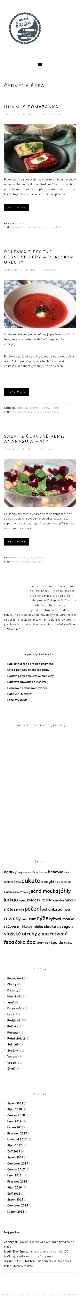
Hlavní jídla (14, 996)
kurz (41, 900)
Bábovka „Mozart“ (19, 694)
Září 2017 (14, 1151)
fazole (44, 881)
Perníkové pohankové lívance (27, 688)
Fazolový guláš (17, 699)
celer (14, 411)
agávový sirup (21, 872)
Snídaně (13, 1044)
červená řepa (18, 227)
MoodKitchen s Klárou (40, 28)
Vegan (11, 1062)
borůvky (34, 872)
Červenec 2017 (17, 1163)
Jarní (10, 1002)
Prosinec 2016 (17, 1181)
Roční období (16, 1038)
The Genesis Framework (62, 1295)
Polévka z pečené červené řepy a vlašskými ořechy (40, 256)
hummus (40, 227)
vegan (67, 926)
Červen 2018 (16, 1115)
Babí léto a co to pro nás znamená (30, 663)
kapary (22, 900)
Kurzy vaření (15, 1008)
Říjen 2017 (14, 1145)
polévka (37, 411)
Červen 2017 (16, 1169)
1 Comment (50, 269)
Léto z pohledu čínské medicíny (28, 669)
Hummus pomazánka (31, 106)
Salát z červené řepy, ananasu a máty (34, 439)
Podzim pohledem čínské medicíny (30, 675)
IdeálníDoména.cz (16, 1251)
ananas (15, 561)
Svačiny (19, 223)
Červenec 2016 (17, 1205)
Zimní (11, 1068)
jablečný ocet (21, 892)
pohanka (49, 909)
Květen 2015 (15, 1211)
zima (43, 934)
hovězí (67, 881)
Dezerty (12, 990)
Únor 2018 (14, 1121)
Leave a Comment (51, 114)
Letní (31, 557)
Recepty (55, 407)
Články (12, 984)
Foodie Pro (34, 1295)
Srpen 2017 (15, 1157)
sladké (50, 926)
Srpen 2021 (15, 1103)
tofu (59, 926)
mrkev (70, 900)
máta (40, 561)
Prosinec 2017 (17, 1133)
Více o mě (13, 629)
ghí (51, 881)
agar (8, 871)
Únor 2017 (14, 1175)
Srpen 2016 (15, 1199)
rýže (42, 918)
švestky (68, 942)
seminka (36, 926)
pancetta (19, 909)
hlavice (59, 881)
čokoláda (25, 942)
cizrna (30, 227)
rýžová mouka (62, 918)
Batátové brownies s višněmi (26, 681)
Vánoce (12, 1056)
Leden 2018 (15, 1127)
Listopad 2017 (17, 1139)
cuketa (31, 880)
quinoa (64, 909)
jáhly (65, 890)
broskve (43, 872)
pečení (33, 908)
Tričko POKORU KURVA (19, 1261)
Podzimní (34, 407)
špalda (57, 942)
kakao (11, 900)
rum (33, 918)
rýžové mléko (16, 926)
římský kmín (54, 227)
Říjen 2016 (14, 1187)
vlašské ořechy (51, 411)
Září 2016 (14, 1193)
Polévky (45, 407)
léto (49, 900)
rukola (25, 919)
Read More (17, 207)
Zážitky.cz (11, 1241)
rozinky (12, 918)
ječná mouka (43, 891)
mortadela (58, 900)
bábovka (56, 871)
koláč (32, 900)
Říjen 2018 (14, 1109)
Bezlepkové (21, 407)
